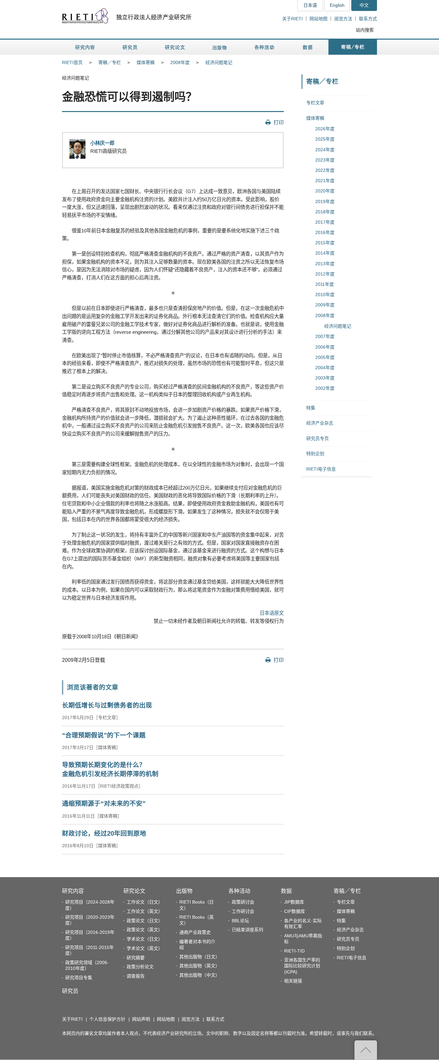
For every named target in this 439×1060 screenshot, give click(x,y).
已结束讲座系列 (247, 929)
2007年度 (325, 336)
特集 (310, 407)
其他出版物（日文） (199, 956)
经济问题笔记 (218, 62)
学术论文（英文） (145, 948)
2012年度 (325, 274)
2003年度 (325, 377)
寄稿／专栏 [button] (352, 47)
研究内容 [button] (85, 47)
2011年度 (324, 284)
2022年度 (325, 170)
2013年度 (325, 263)
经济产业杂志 (319, 423)
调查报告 (136, 976)
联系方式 (368, 18)
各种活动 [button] (264, 47)
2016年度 (325, 232)
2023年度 (325, 160)
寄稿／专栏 (109, 62)
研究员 (70, 991)
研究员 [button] (130, 47)
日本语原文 (272, 613)
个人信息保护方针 (107, 1019)
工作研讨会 (243, 911)
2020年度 (325, 190)
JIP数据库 (294, 902)
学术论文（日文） (145, 939)
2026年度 (325, 128)
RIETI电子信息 (321, 469)
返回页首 (365, 1050)
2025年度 (325, 139)
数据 (286, 891)
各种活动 (239, 891)
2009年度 (325, 304)
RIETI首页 (72, 62)
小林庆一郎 (102, 143)
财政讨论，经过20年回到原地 (104, 833)
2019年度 (325, 201)
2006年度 (325, 347)
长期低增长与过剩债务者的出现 (107, 705)
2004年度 (325, 367)
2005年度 (325, 357)
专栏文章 (315, 102)
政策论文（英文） (145, 929)
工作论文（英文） (145, 911)
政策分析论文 (140, 966)
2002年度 (325, 388)
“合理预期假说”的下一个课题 (104, 735)
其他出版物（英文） (199, 965)
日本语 (310, 5)
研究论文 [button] (175, 47)
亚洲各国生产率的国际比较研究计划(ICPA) (302, 965)
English (337, 5)
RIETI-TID (294, 950)
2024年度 (325, 149)
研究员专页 (317, 438)
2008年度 (180, 62)
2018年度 (325, 211)
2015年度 (325, 242)
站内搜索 (365, 30)
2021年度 (325, 180)
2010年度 (325, 294)
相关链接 (293, 980)
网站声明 (141, 1019)
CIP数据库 (294, 911)
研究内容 (73, 891)
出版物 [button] (219, 47)
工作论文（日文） (145, 902)
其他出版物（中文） (199, 975)
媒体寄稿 (146, 62)
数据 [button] (308, 47)
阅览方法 (343, 18)
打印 (278, 122)
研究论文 (134, 891)
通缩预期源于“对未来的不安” (104, 803)
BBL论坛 (240, 920)
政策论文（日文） (145, 920)
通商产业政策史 (195, 932)
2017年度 (325, 222)
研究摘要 (136, 957)
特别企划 (315, 453)
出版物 (184, 891)
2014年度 (325, 253)
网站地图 (318, 18)
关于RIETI (292, 18)
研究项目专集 (78, 977)
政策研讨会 (243, 902)
